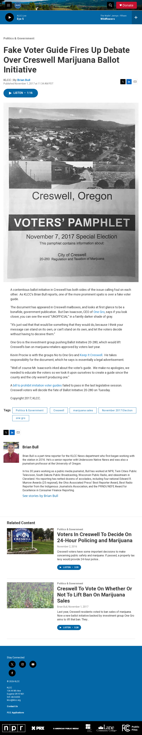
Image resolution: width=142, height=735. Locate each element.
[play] (9, 17)
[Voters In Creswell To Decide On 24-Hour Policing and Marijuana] (30, 541)
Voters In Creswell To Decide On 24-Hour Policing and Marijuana (94, 537)
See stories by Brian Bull (40, 496)
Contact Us (12, 706)
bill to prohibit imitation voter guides (38, 385)
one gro (20, 418)
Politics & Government (18, 38)
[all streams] (137, 17)
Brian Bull (23, 80)
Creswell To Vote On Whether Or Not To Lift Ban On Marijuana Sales (94, 595)
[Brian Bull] (11, 452)
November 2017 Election (117, 410)
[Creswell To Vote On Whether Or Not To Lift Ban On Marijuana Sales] (30, 595)
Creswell (59, 410)
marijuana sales (83, 410)
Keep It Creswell (91, 355)
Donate (128, 5)
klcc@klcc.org (14, 700)
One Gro (99, 312)
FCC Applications (15, 712)
